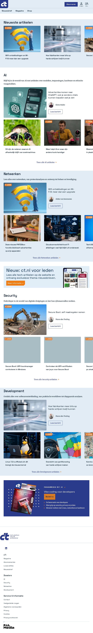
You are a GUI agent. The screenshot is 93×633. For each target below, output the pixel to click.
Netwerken (8, 586)
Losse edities (8, 566)
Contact (7, 600)
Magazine (7, 558)
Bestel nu (50, 496)
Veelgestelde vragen (11, 603)
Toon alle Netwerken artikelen (45, 258)
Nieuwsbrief (8, 569)
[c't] (4, 4)
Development (9, 590)
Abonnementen (9, 562)
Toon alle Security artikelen (45, 379)
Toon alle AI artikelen (46, 162)
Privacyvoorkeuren (11, 618)
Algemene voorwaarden (12, 607)
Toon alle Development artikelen (45, 472)
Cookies (7, 614)
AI (4, 579)
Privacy (6, 610)
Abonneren (71, 4)
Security (7, 583)
